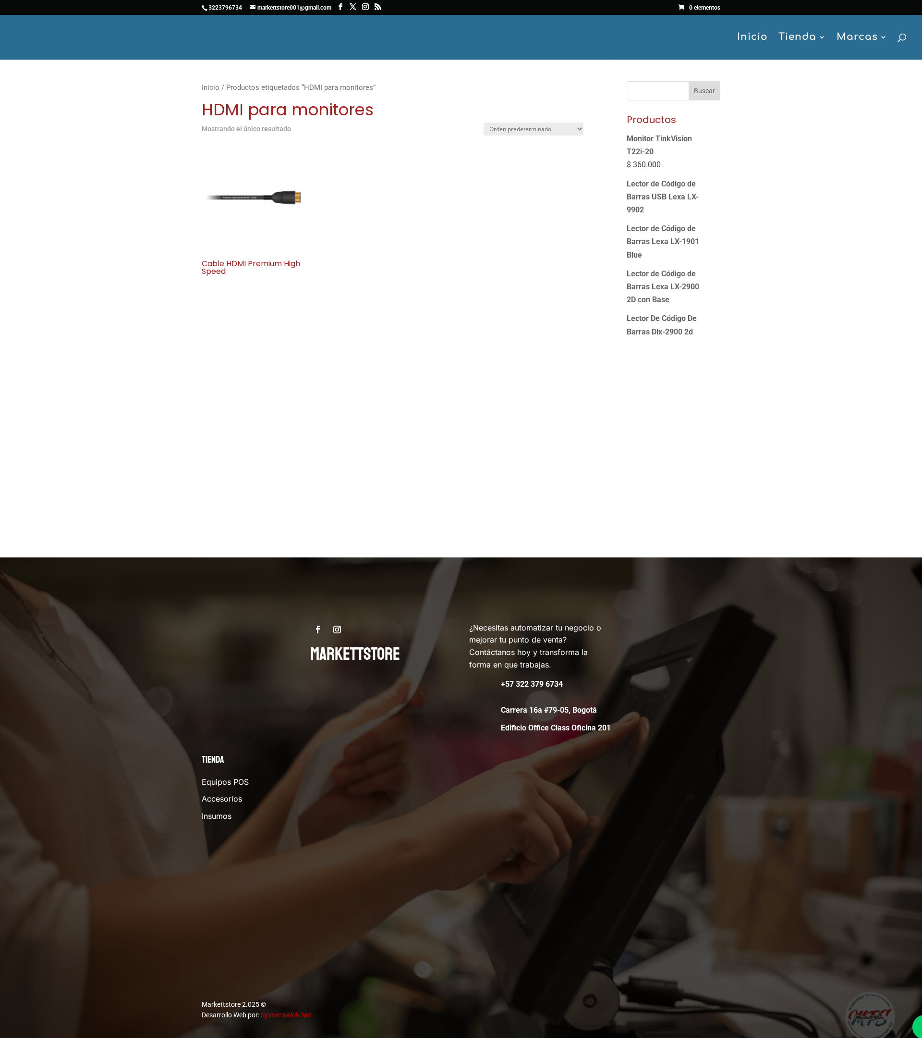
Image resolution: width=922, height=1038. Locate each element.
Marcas (857, 38)
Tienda (797, 38)
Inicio (752, 38)
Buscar (704, 91)
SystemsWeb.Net (286, 1015)
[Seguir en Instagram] (337, 629)
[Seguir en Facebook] (318, 629)
